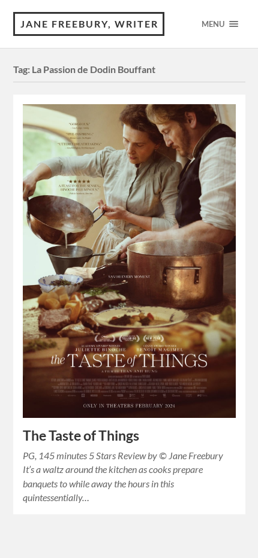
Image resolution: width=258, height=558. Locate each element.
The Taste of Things (81, 435)
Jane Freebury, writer (89, 23)
